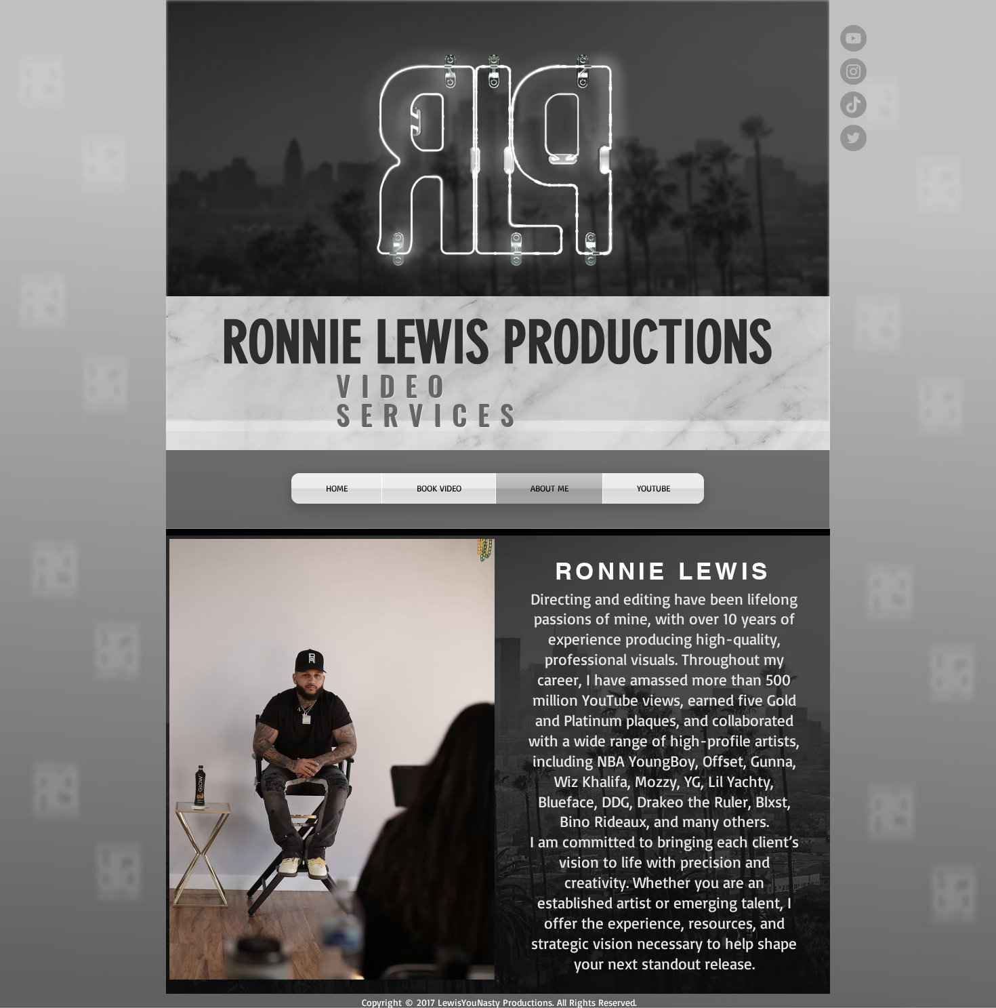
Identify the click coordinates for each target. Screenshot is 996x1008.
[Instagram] (853, 71)
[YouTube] (853, 38)
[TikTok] (853, 105)
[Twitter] (853, 138)
